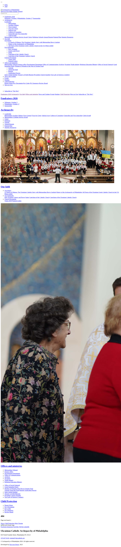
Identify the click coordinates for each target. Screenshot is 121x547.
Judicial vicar (12, 30)
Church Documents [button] (10, 57)
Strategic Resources (67, 37)
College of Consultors (14, 32)
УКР (6, 6)
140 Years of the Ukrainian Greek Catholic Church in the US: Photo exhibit (30, 46)
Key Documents (18, 83)
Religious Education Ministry (88, 64)
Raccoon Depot (14, 544)
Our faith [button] (7, 39)
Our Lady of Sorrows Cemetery (60, 75)
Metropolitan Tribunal (11, 64)
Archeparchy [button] (8, 20)
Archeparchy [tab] (15, 94)
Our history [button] (8, 40)
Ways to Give (5, 11)
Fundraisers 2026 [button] (10, 16)
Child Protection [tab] (65, 94)
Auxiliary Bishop (13, 25)
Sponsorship (36, 18)
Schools (41, 37)
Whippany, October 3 (11, 18)
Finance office (22, 64)
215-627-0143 (5, 538)
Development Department (34, 64)
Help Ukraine (13, 11)
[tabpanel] (60, 102)
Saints (10, 52)
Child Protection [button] (9, 81)
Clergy (30, 37)
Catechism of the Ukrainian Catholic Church (21, 56)
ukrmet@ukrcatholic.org (17, 538)
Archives (61, 64)
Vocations (67, 64)
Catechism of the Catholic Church (18, 54)
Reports (10, 71)
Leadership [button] (8, 22)
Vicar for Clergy (13, 28)
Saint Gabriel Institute (11, 75)
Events (7, 78)
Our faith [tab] (22, 94)
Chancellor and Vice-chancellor (17, 34)
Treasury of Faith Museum (26, 75)
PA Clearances (34, 83)
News (2, 523)
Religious (35, 37)
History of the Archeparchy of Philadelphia (21, 44)
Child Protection (9, 501)
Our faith (5, 186)
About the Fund (13, 69)
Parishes (7, 80)
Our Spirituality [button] (9, 47)
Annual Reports (48, 37)
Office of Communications (51, 64)
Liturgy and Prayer (14, 51)
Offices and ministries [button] (11, 63)
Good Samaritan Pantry (12, 487)
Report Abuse (9, 83)
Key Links (26, 83)
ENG (6, 5)
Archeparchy (7, 110)
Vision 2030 (12, 59)
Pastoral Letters (12, 61)
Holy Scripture (12, 49)
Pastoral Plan (57, 37)
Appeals (10, 68)
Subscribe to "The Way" (12, 91)
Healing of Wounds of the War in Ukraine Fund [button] (29, 66)
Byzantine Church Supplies (42, 75)
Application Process (14, 73)
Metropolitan (12, 23)
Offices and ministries (11, 466)
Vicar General (12, 27)
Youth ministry (75, 64)
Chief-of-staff (12, 35)
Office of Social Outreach (105, 64)
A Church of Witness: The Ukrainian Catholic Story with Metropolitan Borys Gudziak (34, 42)
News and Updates (10, 76)
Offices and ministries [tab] (31, 94)
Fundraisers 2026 (9, 98)
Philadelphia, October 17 (25, 18)
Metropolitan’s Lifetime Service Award (16, 37)
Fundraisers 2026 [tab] (6, 94)
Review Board (43, 83)
